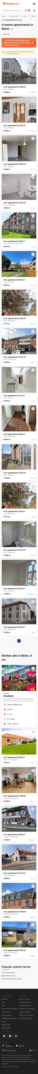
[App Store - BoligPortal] (20, 1045)
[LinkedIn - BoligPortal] (10, 1036)
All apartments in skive (13, 20)
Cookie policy (6, 1012)
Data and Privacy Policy (9, 1008)
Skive (25, 16)
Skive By (6, 34)
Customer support (25, 1012)
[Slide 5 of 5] (21, 120)
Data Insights (6, 1028)
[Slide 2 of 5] (17, 120)
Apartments (14, 16)
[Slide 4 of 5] (20, 120)
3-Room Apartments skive (12, 979)
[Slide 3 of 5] (19, 120)
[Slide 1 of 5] (16, 120)
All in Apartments (8, 973)
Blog (3, 1002)
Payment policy (7, 1015)
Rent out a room (24, 999)
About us (4, 999)
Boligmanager (6, 1025)
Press (3, 1005)
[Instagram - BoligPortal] (15, 1036)
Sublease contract (25, 1005)
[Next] (23, 640)
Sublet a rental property (27, 1008)
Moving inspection (25, 1002)
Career (4, 1021)
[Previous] (14, 640)
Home (3, 16)
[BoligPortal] (11, 3)
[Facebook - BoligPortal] (4, 1036)
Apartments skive (8, 976)
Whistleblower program (9, 1018)
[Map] (34, 10)
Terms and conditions (26, 1015)
